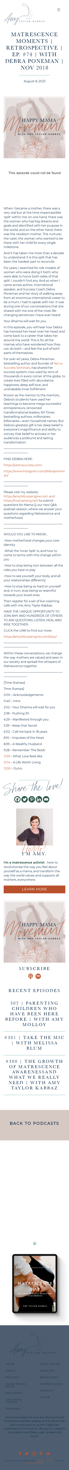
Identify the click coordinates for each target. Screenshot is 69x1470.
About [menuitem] (11, 1370)
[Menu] (58, 10)
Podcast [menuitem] (13, 1377)
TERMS (40, 1461)
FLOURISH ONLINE (34, 1463)
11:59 (7, 756)
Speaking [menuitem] (13, 1408)
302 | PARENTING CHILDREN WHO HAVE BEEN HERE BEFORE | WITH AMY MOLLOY (34, 1014)
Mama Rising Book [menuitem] (16, 1385)
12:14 (7, 762)
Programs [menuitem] (14, 1392)
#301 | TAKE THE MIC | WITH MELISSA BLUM (34, 1043)
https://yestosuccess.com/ (23, 465)
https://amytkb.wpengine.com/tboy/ (30, 636)
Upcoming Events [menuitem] (14, 1400)
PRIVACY (49, 1461)
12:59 (7, 768)
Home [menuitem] (10, 1363)
